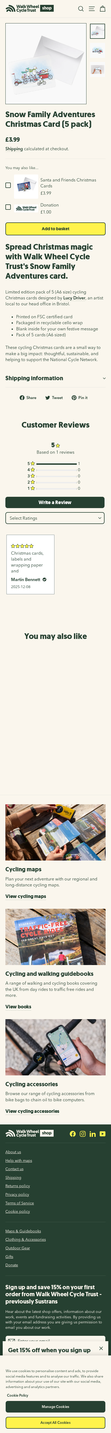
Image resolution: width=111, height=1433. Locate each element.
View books (18, 1007)
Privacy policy (17, 1194)
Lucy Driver (74, 297)
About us (13, 1151)
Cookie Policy (17, 1395)
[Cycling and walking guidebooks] (55, 937)
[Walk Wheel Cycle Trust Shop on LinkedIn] (93, 1133)
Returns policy (17, 1185)
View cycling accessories (32, 1111)
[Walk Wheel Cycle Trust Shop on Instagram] (83, 1133)
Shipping (14, 148)
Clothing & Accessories (25, 1239)
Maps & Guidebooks (23, 1231)
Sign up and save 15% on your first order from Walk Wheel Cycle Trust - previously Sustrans (53, 1294)
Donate (11, 1265)
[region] (55, 1394)
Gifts (9, 1256)
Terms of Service (19, 1203)
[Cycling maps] (55, 832)
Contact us (14, 1168)
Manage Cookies (55, 1406)
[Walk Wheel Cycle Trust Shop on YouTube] (103, 1133)
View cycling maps (25, 896)
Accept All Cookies (55, 1422)
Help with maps (18, 1160)
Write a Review (55, 502)
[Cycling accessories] (55, 1047)
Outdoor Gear (17, 1248)
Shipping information (34, 378)
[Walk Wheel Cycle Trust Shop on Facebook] (73, 1133)
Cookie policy (17, 1211)
